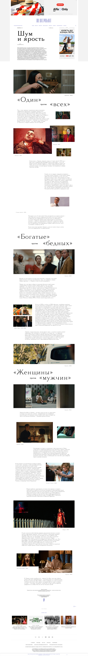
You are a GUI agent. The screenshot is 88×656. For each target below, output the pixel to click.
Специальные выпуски (18, 25)
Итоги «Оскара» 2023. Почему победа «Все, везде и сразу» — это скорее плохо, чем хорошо (19, 627)
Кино (21, 625)
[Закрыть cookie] (67, 655)
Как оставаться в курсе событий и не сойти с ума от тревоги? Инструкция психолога (36, 627)
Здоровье (37, 625)
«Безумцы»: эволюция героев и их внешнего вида (68, 627)
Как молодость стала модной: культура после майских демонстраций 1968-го (52, 627)
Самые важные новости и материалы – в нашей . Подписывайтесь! (44, 596)
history (54, 625)
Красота (33, 625)
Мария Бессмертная (20, 44)
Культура (18, 625)
